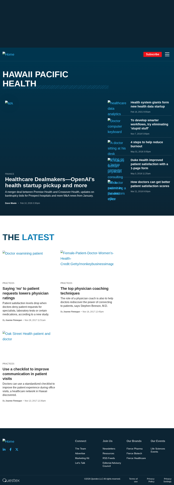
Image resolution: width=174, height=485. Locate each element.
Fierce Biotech (134, 453)
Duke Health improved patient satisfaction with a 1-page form (149, 164)
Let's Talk (80, 463)
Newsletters (109, 448)
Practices (8, 283)
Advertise (80, 453)
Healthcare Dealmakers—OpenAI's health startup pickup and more (50, 182)
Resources (108, 453)
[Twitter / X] (17, 449)
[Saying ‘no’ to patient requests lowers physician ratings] (23, 253)
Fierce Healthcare (136, 458)
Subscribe (152, 54)
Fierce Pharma (135, 448)
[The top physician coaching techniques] (88, 258)
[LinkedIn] (5, 449)
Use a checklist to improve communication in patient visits (26, 374)
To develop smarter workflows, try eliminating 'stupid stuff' (149, 124)
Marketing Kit (82, 458)
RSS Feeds (109, 458)
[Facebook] (11, 449)
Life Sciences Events (158, 450)
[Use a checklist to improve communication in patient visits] (29, 336)
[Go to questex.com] (11, 480)
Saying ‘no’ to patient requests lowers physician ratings (25, 293)
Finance (9, 174)
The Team (80, 448)
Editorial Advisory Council (112, 464)
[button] (167, 54)
